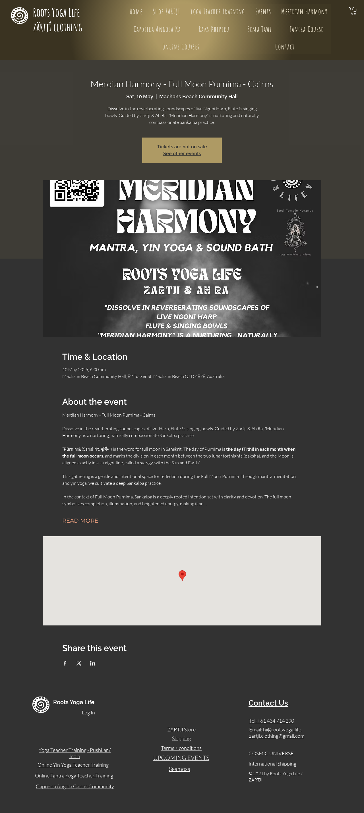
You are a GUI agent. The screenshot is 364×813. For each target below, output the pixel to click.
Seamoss (179, 768)
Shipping (181, 738)
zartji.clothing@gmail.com (276, 736)
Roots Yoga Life (57, 12)
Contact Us (268, 703)
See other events (182, 153)
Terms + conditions (181, 748)
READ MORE (80, 520)
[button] (353, 10)
